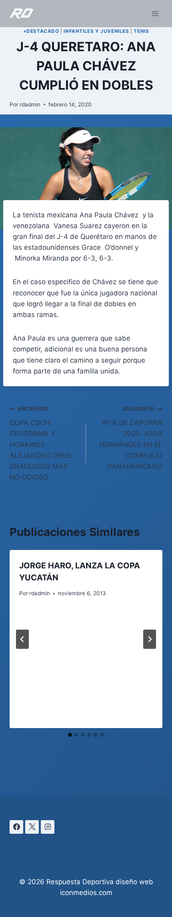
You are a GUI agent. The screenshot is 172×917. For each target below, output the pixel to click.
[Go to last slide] (22, 639)
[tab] (70, 735)
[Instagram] (47, 827)
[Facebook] (16, 827)
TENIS (141, 31)
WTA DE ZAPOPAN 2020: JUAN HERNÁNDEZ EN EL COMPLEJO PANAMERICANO (130, 437)
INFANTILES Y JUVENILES (96, 31)
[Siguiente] (149, 639)
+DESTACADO (41, 31)
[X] (32, 827)
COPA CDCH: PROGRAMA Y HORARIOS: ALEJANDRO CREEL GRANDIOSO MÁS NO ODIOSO (42, 443)
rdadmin (30, 104)
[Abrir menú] (155, 13)
